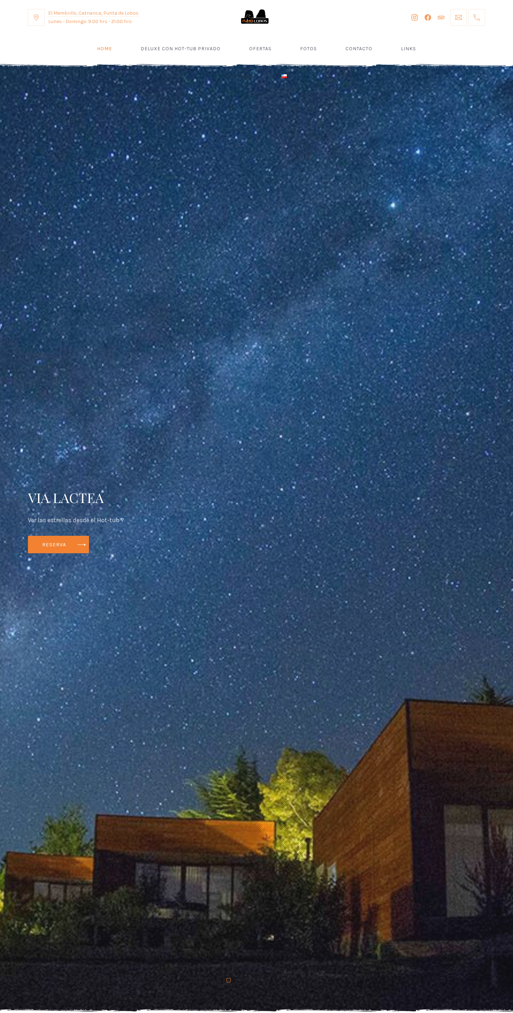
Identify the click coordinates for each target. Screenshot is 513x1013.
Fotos (308, 49)
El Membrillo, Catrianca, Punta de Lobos (93, 13)
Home (104, 49)
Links (408, 49)
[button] (7, 557)
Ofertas (260, 49)
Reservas (240, 77)
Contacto (358, 49)
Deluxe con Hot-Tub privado (181, 49)
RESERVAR (56, 544)
